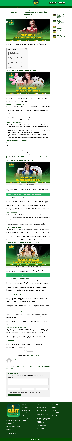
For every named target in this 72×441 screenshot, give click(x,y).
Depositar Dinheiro (55, 412)
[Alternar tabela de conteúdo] (25, 49)
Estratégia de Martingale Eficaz (15, 63)
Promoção (24, 420)
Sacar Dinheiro (55, 415)
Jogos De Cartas (48, 7)
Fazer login (54, 410)
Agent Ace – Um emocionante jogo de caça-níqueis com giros (61, 22)
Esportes (31, 7)
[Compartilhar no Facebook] (24, 351)
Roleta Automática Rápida (14, 59)
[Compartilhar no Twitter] (26, 351)
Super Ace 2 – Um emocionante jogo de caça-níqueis (61, 27)
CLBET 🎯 (16, 7)
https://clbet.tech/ (11, 435)
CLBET (17, 45)
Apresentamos (25, 407)
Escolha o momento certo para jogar (16, 66)
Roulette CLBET (10, 43)
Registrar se (54, 407)
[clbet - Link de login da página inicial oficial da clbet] (36, 3)
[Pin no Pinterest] (30, 351)
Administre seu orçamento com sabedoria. (16, 62)
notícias (28, 10)
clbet (35, 17)
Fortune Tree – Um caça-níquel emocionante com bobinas (60, 16)
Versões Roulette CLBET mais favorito (15, 56)
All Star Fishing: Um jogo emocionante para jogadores (60, 31)
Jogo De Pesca (39, 7)
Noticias (56, 7)
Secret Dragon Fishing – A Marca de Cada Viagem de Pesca (61, 37)
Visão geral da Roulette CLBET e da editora (16, 51)
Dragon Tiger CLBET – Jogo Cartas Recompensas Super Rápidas (31, 157)
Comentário (10, 377)
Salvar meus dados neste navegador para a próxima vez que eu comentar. (25, 392)
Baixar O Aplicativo (56, 418)
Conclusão (10, 67)
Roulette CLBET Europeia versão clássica (16, 57)
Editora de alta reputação (14, 53)
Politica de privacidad (26, 410)
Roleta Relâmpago (13, 58)
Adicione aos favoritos (35, 355)
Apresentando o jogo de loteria (14, 52)
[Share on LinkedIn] (32, 351)
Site (37, 387)
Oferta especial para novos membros (16, 54)
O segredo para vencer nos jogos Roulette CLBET (17, 61)
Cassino (25, 7)
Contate (23, 415)
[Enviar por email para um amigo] (28, 351)
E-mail (23, 387)
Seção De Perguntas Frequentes (28, 418)
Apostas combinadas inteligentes (15, 64)
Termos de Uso (25, 412)
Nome (9, 387)
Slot (20, 7)
